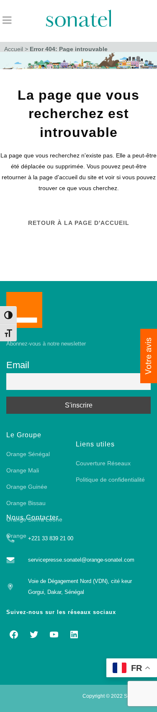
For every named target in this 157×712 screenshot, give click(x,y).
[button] (148, 356)
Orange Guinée (26, 486)
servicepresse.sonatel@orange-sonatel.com (81, 560)
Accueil (13, 49)
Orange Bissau (26, 503)
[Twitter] (33, 634)
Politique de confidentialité (110, 479)
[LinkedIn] (74, 634)
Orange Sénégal (28, 454)
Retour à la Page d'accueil (78, 222)
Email (17, 365)
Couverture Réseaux (103, 463)
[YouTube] (54, 634)
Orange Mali (22, 470)
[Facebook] (13, 634)
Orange (16, 535)
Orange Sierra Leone (34, 519)
